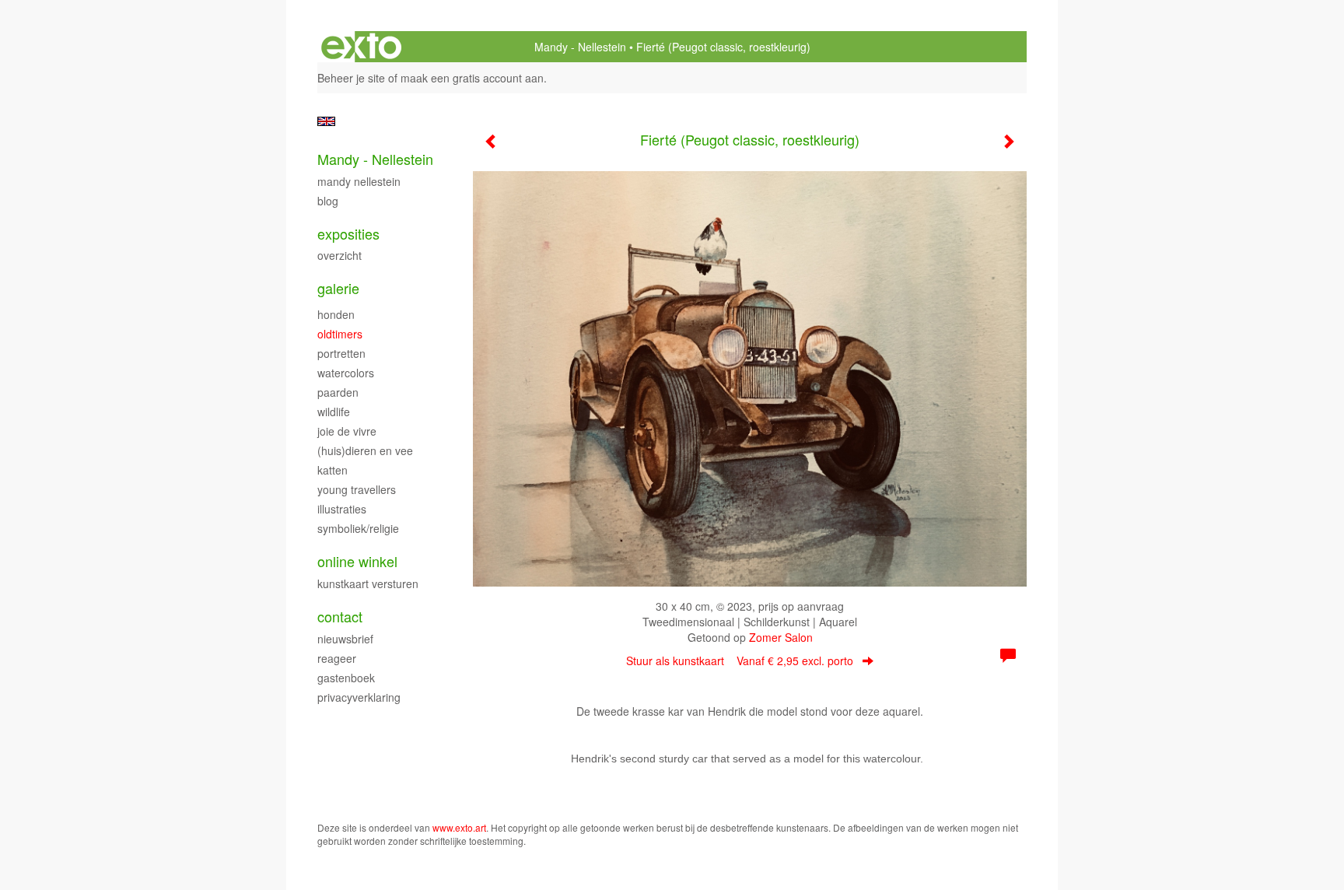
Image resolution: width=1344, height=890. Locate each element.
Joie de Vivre (346, 431)
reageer (336, 658)
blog (327, 200)
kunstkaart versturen (367, 583)
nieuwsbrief (345, 638)
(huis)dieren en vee (365, 450)
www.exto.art (459, 827)
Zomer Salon (781, 637)
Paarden (338, 392)
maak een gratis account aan (472, 78)
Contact (339, 616)
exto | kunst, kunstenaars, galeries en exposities (361, 46)
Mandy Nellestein (359, 181)
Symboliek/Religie (358, 528)
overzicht (339, 255)
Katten (332, 470)
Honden (336, 314)
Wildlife (333, 411)
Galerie (338, 288)
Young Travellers (356, 489)
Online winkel (357, 561)
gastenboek (346, 677)
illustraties (341, 509)
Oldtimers (339, 334)
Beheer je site (351, 78)
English (326, 121)
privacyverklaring (359, 697)
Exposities (348, 234)
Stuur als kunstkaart (739, 660)
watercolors (345, 372)
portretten (341, 353)
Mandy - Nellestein (580, 46)
